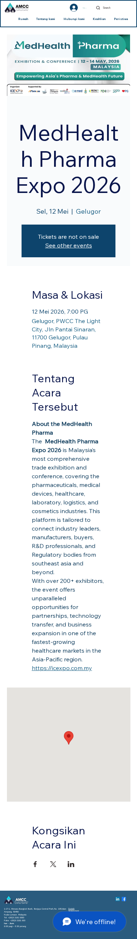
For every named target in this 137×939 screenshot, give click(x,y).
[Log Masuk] (67, 7)
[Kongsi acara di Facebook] (35, 864)
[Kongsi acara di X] (53, 864)
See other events (68, 245)
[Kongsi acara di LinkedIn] (71, 864)
